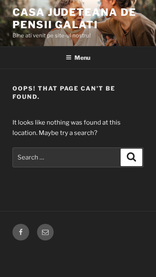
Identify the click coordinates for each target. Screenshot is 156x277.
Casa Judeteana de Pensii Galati (74, 18)
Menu (82, 57)
